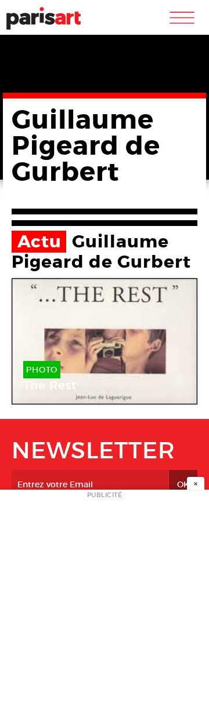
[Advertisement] (104, 603)
